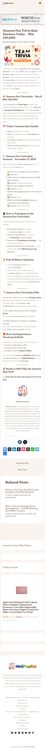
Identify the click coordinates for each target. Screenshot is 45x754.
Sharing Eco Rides (25, 514)
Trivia (16, 167)
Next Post (22, 470)
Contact (23, 709)
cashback (26, 355)
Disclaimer (22, 720)
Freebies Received (19, 495)
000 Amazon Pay (29, 249)
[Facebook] (20, 442)
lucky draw (10, 80)
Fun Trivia (31, 69)
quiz (34, 71)
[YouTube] (26, 733)
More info (14, 620)
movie (25, 200)
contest (36, 110)
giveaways (24, 361)
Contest (8, 495)
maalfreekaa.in (11, 436)
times (5, 313)
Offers (29, 351)
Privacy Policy (22, 714)
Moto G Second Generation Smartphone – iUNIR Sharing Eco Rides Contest (21, 508)
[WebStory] (33, 733)
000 (21, 71)
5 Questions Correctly (26, 240)
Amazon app (8, 74)
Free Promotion (22, 729)
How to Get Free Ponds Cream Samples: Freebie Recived (22, 490)
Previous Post (22, 463)
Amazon (23, 69)
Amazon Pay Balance (14, 110)
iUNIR (14, 514)
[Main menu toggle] (40, 3)
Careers (22, 726)
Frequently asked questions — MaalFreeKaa (22, 711)
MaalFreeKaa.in (28, 358)
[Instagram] (19, 733)
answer (6, 77)
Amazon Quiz (35, 297)
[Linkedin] (29, 733)
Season (22, 351)
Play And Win (22, 703)
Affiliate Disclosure (23, 723)
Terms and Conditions (22, 717)
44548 (12, 617)
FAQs (16, 89)
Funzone (14, 237)
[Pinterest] (22, 733)
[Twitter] (25, 442)
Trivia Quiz (22, 104)
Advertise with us (22, 706)
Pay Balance (33, 134)
